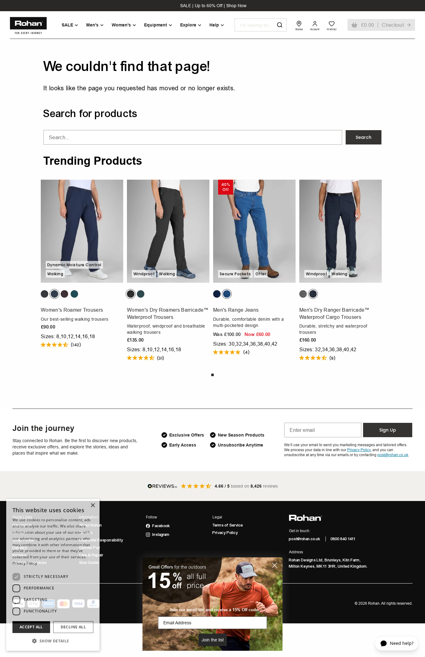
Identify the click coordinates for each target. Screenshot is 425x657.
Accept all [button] (31, 627)
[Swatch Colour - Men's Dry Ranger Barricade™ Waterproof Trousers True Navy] (313, 294)
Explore (188, 24)
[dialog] (53, 575)
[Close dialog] (274, 565)
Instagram (161, 534)
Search (363, 137)
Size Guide (89, 562)
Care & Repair (91, 555)
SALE (67, 24)
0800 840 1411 (343, 538)
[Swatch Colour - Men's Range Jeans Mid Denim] (227, 294)
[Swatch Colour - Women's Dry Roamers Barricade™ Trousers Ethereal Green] (141, 294)
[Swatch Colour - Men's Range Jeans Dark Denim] (217, 294)
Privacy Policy (225, 532)
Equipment (155, 24)
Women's (121, 24)
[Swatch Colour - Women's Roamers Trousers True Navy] (54, 294)
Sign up (387, 430)
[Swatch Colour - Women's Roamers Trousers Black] (44, 294)
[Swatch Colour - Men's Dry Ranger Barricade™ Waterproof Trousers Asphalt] (303, 294)
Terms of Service (228, 525)
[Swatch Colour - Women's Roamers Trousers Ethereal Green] (74, 294)
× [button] (92, 505)
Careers (86, 532)
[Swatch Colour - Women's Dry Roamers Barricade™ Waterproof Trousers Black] (131, 294)
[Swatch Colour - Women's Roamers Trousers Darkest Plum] (64, 294)
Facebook (161, 525)
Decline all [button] (73, 627)
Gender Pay (89, 547)
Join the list (213, 639)
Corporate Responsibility (101, 540)
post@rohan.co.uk (304, 538)
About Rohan (90, 525)
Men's (92, 24)
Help (214, 24)
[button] (52, 641)
